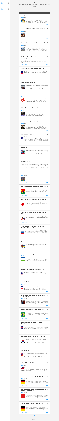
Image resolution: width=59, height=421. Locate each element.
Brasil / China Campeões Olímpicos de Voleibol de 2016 (33, 186)
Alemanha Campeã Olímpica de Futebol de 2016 (32, 376)
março (2, 9)
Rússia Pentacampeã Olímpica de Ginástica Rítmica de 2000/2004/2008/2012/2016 (33, 227)
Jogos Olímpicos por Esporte (27, 134)
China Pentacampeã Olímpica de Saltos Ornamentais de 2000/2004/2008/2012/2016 (33, 390)
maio (1, 7)
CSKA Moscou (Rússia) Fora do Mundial (30, 56)
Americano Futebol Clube (33, 10)
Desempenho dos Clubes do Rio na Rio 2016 (31, 121)
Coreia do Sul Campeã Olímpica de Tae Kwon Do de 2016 (34, 336)
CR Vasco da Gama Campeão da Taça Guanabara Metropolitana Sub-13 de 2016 (32, 81)
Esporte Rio (34, 3)
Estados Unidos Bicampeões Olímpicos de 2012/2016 (33, 68)
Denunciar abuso (34, 419)
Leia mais (47, 24)
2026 (1, 2)
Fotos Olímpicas (24, 147)
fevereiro (2, 10)
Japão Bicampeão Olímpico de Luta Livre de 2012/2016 (33, 199)
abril (1, 8)
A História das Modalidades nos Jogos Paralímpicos (33, 15)
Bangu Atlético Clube (41, 10)
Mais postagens (34, 415)
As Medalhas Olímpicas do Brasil (28, 95)
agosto (2, 3)
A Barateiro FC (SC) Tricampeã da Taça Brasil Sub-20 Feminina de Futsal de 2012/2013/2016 (33, 43)
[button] (47, 15)
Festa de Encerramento (26, 173)
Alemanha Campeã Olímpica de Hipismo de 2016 (32, 403)
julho (1, 4)
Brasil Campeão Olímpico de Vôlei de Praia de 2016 (32, 309)
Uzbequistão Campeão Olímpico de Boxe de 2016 (32, 254)
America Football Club (24, 10)
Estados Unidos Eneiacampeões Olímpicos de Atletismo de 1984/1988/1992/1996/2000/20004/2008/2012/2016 (33, 282)
